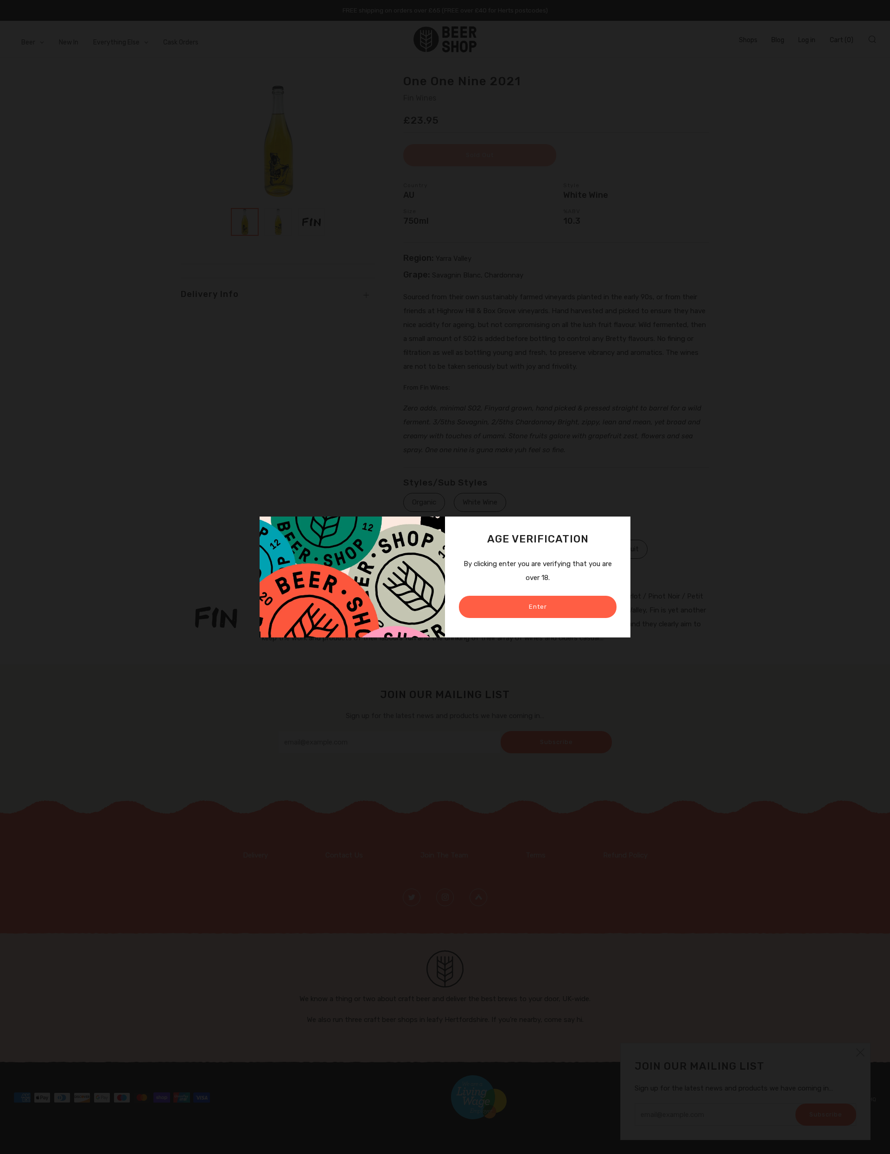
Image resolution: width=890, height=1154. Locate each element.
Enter (538, 606)
